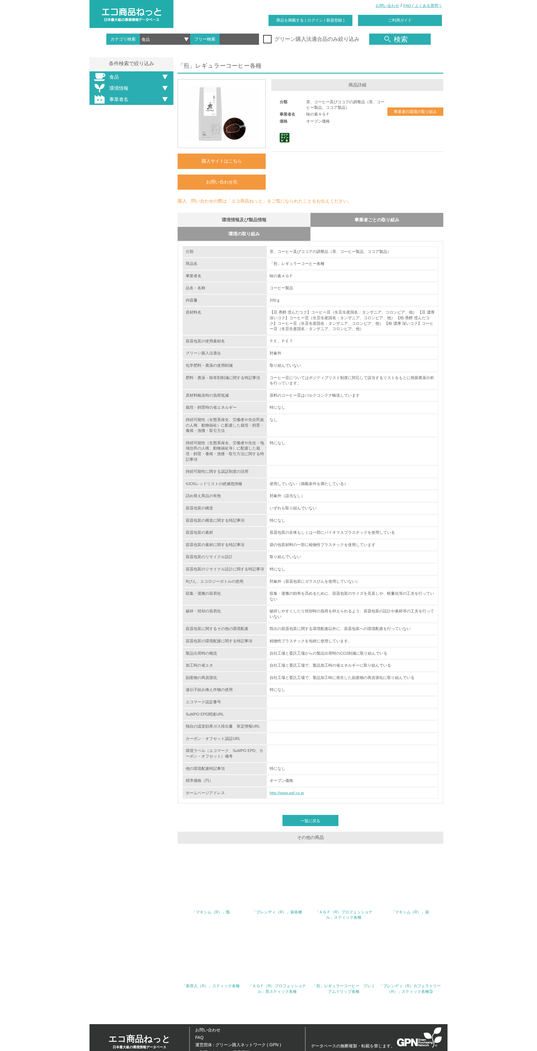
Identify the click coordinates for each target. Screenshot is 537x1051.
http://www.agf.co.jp (287, 793)
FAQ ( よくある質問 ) (422, 5)
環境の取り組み (244, 233)
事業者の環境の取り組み (415, 111)
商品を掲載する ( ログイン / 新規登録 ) (310, 20)
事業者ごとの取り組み (377, 219)
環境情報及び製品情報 (244, 219)
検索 (401, 39)
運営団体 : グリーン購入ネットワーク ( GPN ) (238, 1044)
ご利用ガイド (400, 20)
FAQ (199, 1037)
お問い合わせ (387, 5)
